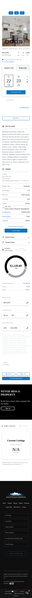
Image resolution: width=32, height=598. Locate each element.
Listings (10, 503)
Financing (26, 503)
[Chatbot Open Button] (27, 593)
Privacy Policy (8, 593)
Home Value (9, 507)
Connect (24, 507)
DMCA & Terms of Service (20, 593)
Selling (20, 503)
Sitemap (16, 595)
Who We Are (17, 507)
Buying (15, 503)
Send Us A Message (16, 553)
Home (4, 503)
